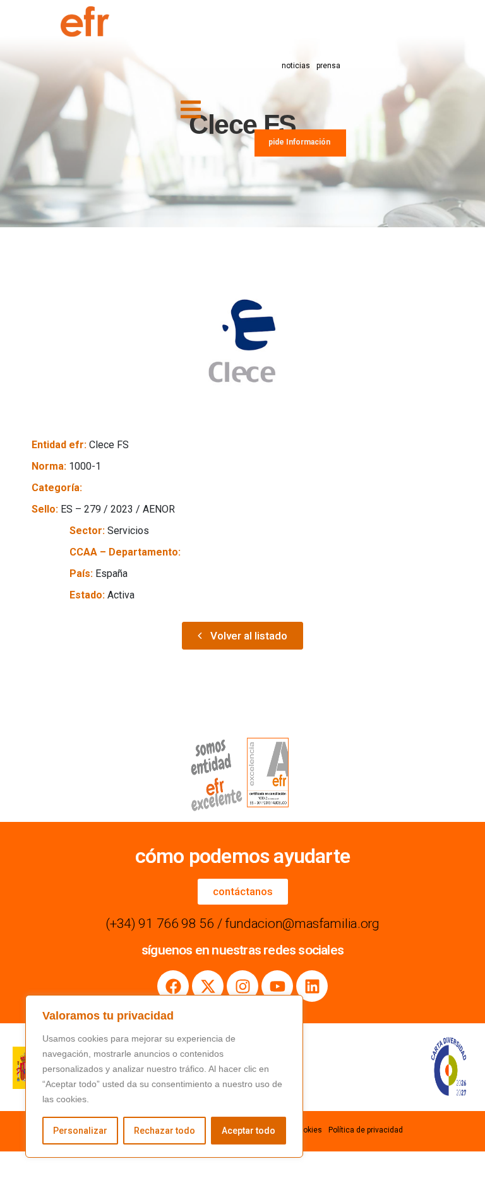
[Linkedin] (312, 986)
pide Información (299, 142)
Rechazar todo (164, 1131)
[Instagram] (242, 986)
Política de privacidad (365, 1130)
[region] (164, 1076)
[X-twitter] (208, 986)
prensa (328, 65)
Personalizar (80, 1131)
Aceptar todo (248, 1131)
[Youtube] (277, 986)
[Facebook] (173, 986)
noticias (296, 65)
